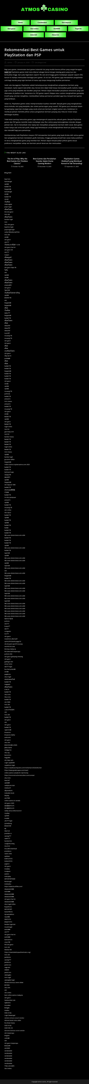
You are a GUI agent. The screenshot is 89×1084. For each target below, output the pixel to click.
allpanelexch (8, 790)
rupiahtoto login (9, 765)
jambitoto (7, 957)
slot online (7, 510)
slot (5, 272)
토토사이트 (8, 1013)
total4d (6, 818)
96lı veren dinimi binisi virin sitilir (14, 535)
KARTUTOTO (8, 859)
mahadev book (9, 793)
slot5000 (7, 1048)
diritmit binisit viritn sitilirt (12, 1020)
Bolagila (6, 1008)
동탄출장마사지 (9, 806)
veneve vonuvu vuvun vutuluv (14, 1018)
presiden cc (8, 833)
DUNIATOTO (8, 861)
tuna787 (7, 333)
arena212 (7, 399)
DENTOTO (7, 919)
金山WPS (7, 477)
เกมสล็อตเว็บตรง (9, 351)
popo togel (8, 207)
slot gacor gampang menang (13, 657)
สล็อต (6, 308)
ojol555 (6, 816)
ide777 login (8, 667)
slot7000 (7, 798)
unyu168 (7, 942)
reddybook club (9, 785)
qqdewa (7, 856)
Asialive (6, 1010)
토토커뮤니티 (8, 1028)
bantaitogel (8, 181)
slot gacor (7, 240)
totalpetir (7, 871)
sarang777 (7, 836)
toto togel (7, 977)
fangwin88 (7, 189)
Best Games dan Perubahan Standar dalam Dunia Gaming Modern (44, 161)
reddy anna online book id (12, 811)
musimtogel (8, 927)
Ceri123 (6, 429)
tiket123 (7, 831)
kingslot (7, 1035)
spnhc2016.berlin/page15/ (12, 641)
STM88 (6, 492)
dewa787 (7, 326)
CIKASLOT (7, 788)
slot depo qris (8, 760)
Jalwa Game (8, 747)
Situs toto (7, 697)
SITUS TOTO (8, 664)
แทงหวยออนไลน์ (9, 679)
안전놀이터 (8, 750)
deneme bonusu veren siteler (13, 982)
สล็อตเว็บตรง (8, 209)
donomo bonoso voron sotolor (14, 1031)
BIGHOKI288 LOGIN (10, 745)
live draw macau (9, 1023)
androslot (7, 737)
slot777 (6, 242)
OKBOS (6, 970)
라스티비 (7, 846)
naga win (7, 967)
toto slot (7, 214)
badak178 (7, 187)
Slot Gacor (7, 513)
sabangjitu (7, 975)
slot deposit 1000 (9, 485)
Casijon (6, 255)
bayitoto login (8, 227)
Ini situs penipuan (10, 497)
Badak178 (7, 417)
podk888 (7, 358)
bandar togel (8, 219)
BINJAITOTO (8, 922)
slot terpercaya (9, 1033)
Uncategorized (40, 62)
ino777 (6, 634)
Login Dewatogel (9, 1015)
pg (5, 828)
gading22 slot (8, 662)
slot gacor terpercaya (11, 1043)
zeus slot (7, 742)
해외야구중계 (8, 619)
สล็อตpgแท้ (7, 257)
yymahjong (8, 823)
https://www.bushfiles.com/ (13, 886)
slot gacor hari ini (9, 247)
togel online (8, 427)
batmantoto (8, 940)
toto (5, 222)
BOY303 (6, 985)
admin (9, 62)
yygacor (7, 864)
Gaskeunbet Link (9, 1000)
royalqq (6, 813)
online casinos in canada (12, 801)
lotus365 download (10, 849)
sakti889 (7, 783)
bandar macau (9, 437)
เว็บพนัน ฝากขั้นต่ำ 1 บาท (12, 245)
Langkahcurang (9, 844)
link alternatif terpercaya (12, 651)
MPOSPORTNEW (9, 879)
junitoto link (8, 654)
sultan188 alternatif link (12, 232)
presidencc (7, 851)
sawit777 (7, 838)
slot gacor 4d (8, 250)
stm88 (6, 672)
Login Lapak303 (9, 763)
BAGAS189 (7, 826)
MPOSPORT (8, 909)
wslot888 (7, 891)
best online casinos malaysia (13, 995)
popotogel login (9, 230)
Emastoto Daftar (9, 735)
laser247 (7, 780)
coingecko (7, 631)
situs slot (7, 988)
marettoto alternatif (10, 639)
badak (6, 528)
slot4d (6, 199)
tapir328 (7, 553)
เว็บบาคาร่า (7, 356)
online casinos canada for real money (16, 773)
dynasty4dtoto (9, 914)
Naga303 (7, 758)
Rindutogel (8, 881)
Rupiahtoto (8, 907)
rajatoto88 (7, 730)
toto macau (8, 401)
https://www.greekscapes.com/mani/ (16, 770)
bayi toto (7, 179)
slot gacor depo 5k (10, 267)
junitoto (7, 621)
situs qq (7, 753)
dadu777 (7, 313)
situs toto (7, 694)
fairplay (6, 795)
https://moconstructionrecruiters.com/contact (19, 775)
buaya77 (7, 626)
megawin (7, 684)
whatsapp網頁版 (9, 490)
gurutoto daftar (9, 459)
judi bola (7, 394)
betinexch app (9, 472)
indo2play (7, 876)
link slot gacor (8, 212)
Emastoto (7, 732)
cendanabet (8, 1051)
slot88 (6, 194)
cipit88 (6, 184)
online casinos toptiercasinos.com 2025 (17, 464)
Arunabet (7, 1005)
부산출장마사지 (9, 808)
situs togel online (9, 904)
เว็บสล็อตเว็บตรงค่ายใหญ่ (12, 293)
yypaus (6, 874)
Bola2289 (7, 1046)
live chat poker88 (9, 669)
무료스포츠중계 (9, 1066)
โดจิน (6, 270)
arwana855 (8, 285)
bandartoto (8, 841)
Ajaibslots (7, 1003)
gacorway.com (9, 432)
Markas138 (8, 950)
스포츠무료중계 (9, 710)
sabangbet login (9, 980)
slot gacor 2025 (9, 803)
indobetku (7, 884)
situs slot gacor (9, 224)
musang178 (8, 336)
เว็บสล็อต (7, 202)
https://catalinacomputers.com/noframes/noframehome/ (23, 768)
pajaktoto (7, 674)
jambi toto (7, 965)
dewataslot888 (9, 889)
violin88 (6, 1038)
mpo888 (7, 917)
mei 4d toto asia (9, 646)
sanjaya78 (7, 475)
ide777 (6, 629)
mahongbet (8, 204)
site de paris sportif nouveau (13, 644)
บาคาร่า (6, 689)
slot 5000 (7, 702)
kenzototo (7, 755)
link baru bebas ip (10, 649)
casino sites (8, 854)
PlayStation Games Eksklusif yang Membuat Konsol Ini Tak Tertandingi (71, 161)
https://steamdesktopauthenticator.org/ (17, 952)
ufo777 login (8, 821)
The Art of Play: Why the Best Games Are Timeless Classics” (17, 161)
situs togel (7, 677)
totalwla (7, 869)
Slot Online (8, 1068)
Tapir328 (7, 290)
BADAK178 (7, 298)
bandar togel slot (9, 924)
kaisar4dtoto (8, 912)
